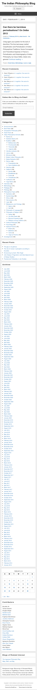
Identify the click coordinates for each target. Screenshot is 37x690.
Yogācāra (11, 149)
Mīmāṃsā (9, 155)
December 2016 (8, 493)
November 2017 (8, 471)
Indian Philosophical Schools (12, 135)
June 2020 (7, 408)
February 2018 (8, 465)
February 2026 (8, 279)
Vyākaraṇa (9, 179)
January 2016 (8, 516)
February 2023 (8, 346)
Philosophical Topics (10, 192)
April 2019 (7, 436)
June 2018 (7, 457)
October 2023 (8, 332)
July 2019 (6, 430)
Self (9, 208)
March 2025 (7, 299)
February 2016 (8, 514)
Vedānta (8, 169)
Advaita (10, 171)
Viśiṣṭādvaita (12, 177)
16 (5, 587)
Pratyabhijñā (11, 163)
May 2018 (7, 459)
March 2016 (7, 512)
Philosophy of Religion (12, 212)
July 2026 (6, 269)
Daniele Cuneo (6, 613)
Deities (10, 214)
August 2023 (7, 334)
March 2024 (7, 322)
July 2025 (6, 291)
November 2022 (8, 352)
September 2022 (8, 357)
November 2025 (8, 283)
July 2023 (6, 336)
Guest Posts (7, 133)
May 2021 (7, 385)
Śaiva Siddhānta (13, 165)
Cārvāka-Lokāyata (11, 151)
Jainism (8, 153)
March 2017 (7, 487)
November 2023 (8, 330)
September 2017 (8, 475)
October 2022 (8, 355)
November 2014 (8, 544)
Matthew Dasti (6, 615)
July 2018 (6, 455)
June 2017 (7, 481)
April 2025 (7, 297)
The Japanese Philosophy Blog (11, 659)
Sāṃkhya (9, 167)
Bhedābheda (11, 173)
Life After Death (12, 216)
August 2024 (7, 312)
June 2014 (7, 555)
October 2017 (8, 473)
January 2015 (8, 540)
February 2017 (8, 489)
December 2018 (8, 444)
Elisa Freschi (6, 623)
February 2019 (8, 440)
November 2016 (8, 495)
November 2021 (8, 377)
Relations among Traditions (16, 220)
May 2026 (7, 273)
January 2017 (8, 491)
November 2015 (8, 520)
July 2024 (6, 314)
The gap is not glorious (10, 247)
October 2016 (8, 498)
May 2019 (7, 434)
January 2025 (8, 304)
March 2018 (7, 463)
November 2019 (8, 422)
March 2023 (7, 344)
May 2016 (7, 508)
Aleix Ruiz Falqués (7, 643)
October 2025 (8, 285)
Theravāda (11, 147)
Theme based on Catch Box (25, 687)
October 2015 (8, 522)
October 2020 (8, 400)
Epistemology (10, 196)
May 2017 (7, 483)
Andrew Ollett (6, 637)
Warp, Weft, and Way (8, 661)
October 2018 (8, 448)
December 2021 (8, 375)
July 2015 (6, 528)
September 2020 (8, 402)
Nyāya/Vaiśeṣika (11, 159)
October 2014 (8, 546)
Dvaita (10, 175)
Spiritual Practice (11, 226)
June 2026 (7, 271)
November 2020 (8, 397)
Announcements (8, 126)
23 (5, 591)
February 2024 (8, 324)
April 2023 (7, 342)
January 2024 (8, 326)
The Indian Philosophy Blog (18, 3)
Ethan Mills (5, 633)
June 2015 (7, 530)
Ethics (8, 198)
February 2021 (8, 391)
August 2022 (7, 359)
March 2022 (7, 369)
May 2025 (7, 295)
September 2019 (8, 426)
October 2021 (8, 379)
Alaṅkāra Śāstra (10, 139)
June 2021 (7, 383)
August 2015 (7, 526)
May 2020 (7, 410)
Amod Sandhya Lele (8, 631)
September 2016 (8, 500)
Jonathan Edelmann (8, 619)
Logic (7, 202)
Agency (10, 206)
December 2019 (8, 420)
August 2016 (7, 502)
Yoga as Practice (13, 235)
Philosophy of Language (13, 210)
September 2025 (8, 287)
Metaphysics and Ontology (14, 204)
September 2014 (8, 549)
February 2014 (8, 563)
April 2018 (7, 461)
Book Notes (11, 63)
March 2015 (7, 536)
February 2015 (8, 538)
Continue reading (16, 59)
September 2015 (8, 524)
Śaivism (8, 161)
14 (27, 584)
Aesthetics (9, 194)
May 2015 (7, 532)
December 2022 (8, 350)
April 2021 (7, 387)
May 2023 (7, 340)
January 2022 (8, 373)
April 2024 (7, 320)
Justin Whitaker (6, 649)
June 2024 (7, 316)
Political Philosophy (11, 222)
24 (9, 591)
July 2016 (6, 504)
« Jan (4, 596)
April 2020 (7, 412)
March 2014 (7, 561)
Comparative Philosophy (11, 130)
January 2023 (8, 348)
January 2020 (8, 418)
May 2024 (7, 318)
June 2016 (7, 506)
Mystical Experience (14, 218)
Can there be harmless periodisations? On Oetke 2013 (16, 30)
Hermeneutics (10, 200)
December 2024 (8, 306)
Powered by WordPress (10, 687)
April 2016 (7, 510)
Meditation (11, 231)
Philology (6, 190)
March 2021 (7, 389)
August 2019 (7, 428)
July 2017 (6, 479)
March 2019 (7, 438)
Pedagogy (7, 188)
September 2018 (8, 451)
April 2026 (7, 275)
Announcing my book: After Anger (13, 253)
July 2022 (6, 361)
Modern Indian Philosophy (13, 157)
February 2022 (8, 371)
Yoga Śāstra (9, 182)
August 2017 (7, 477)
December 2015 (8, 518)
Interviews (7, 184)
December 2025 (8, 281)
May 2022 (7, 365)
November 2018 (8, 446)
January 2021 (8, 393)
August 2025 (7, 289)
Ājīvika (8, 137)
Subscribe (8, 113)
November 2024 (8, 308)
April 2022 (7, 367)
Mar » (8, 596)
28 (27, 591)
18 (14, 587)
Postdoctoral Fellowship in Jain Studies (15, 259)
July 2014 (6, 553)
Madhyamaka (12, 143)
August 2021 (7, 381)
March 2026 (7, 277)
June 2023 (7, 338)
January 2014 (8, 565)
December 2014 (8, 542)
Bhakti (10, 228)
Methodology (19, 63)
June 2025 (7, 293)
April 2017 (7, 485)
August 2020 (7, 404)
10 (9, 584)
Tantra (10, 233)
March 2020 (7, 414)
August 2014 (7, 551)
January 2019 (8, 442)
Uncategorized (8, 237)
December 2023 (8, 328)
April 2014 (7, 559)
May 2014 (7, 557)
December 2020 (8, 395)
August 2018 (7, 453)
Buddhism (9, 141)
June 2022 (7, 363)
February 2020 (8, 416)
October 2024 (8, 310)
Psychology (9, 224)
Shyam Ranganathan (8, 639)
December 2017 (8, 469)
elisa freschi (23, 36)
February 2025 (8, 301)
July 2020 (6, 406)
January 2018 (8, 467)
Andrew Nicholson (7, 635)
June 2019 (7, 432)
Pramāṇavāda (12, 145)
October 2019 (8, 424)
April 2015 (7, 534)
